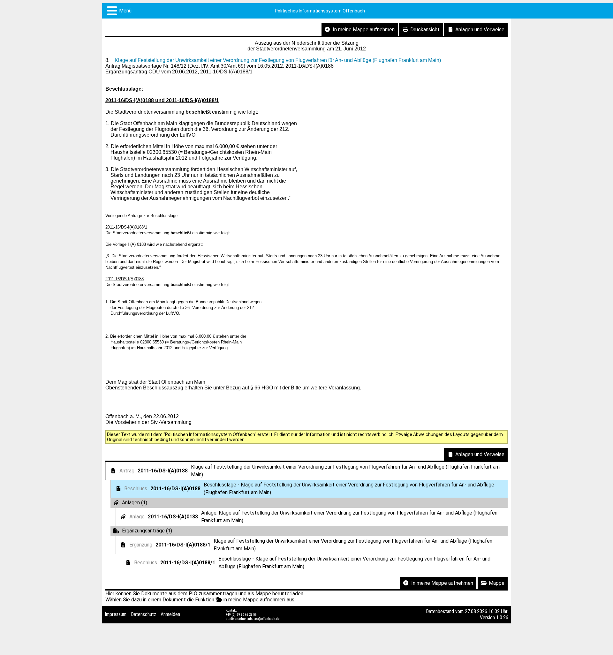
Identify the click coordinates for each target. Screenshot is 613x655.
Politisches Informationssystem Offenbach (320, 10)
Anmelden (170, 614)
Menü (125, 11)
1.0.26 (502, 617)
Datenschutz (143, 614)
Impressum (115, 614)
